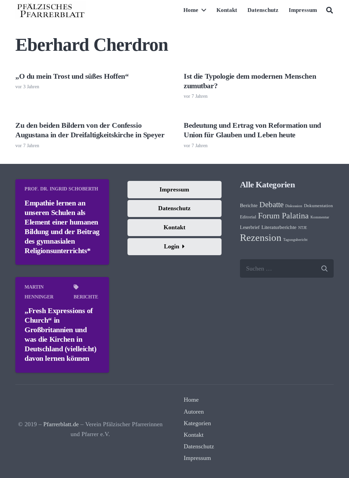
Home (191, 399)
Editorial (248, 217)
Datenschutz (199, 446)
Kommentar (319, 217)
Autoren (194, 411)
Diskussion (293, 206)
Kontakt (193, 434)
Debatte (271, 204)
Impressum (197, 457)
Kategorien (197, 423)
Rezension (261, 237)
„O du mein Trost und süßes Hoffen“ (71, 76)
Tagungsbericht (295, 240)
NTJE (302, 228)
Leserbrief (250, 227)
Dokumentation (318, 205)
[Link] (50, 10)
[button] (329, 10)
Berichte (86, 296)
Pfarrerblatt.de (61, 424)
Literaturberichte (279, 227)
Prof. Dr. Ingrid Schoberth (61, 188)
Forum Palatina (283, 215)
